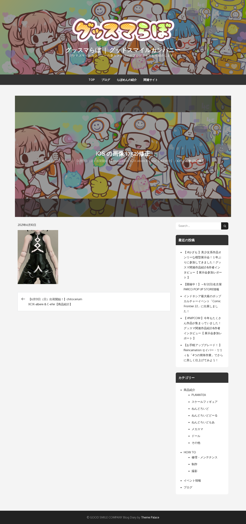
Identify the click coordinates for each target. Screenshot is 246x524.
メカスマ (197, 429)
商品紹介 (189, 390)
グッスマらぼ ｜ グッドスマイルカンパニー (123, 50)
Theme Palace (150, 517)
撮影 (194, 471)
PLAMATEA (199, 395)
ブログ (105, 79)
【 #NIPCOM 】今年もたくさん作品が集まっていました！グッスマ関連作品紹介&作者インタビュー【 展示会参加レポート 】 (203, 328)
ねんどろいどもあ (203, 422)
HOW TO (190, 452)
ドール (196, 436)
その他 (196, 442)
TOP (92, 79)
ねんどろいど (200, 408)
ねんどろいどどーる (205, 415)
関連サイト (151, 79)
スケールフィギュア (205, 401)
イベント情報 (192, 480)
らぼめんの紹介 (127, 79)
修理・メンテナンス (205, 457)
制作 (194, 464)
